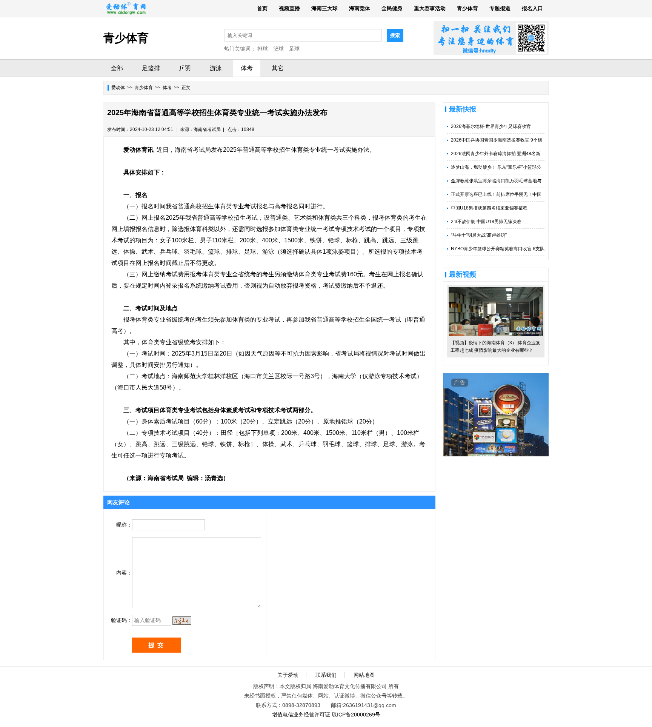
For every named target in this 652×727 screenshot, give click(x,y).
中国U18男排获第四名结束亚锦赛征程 (489, 208)
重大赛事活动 (430, 8)
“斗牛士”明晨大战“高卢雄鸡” (479, 235)
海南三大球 (324, 8)
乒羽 (185, 68)
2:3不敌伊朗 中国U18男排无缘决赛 (486, 221)
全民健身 (392, 8)
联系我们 (326, 675)
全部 (117, 68)
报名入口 (532, 8)
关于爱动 (287, 675)
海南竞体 (359, 8)
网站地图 (364, 675)
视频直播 (289, 8)
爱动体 (118, 87)
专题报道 (500, 8)
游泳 (216, 68)
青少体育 (467, 8)
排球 (262, 49)
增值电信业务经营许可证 (301, 715)
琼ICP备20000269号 (356, 715)
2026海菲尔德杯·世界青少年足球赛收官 (491, 126)
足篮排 (151, 68)
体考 (247, 68)
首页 (262, 8)
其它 (278, 68)
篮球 (278, 49)
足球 (294, 49)
